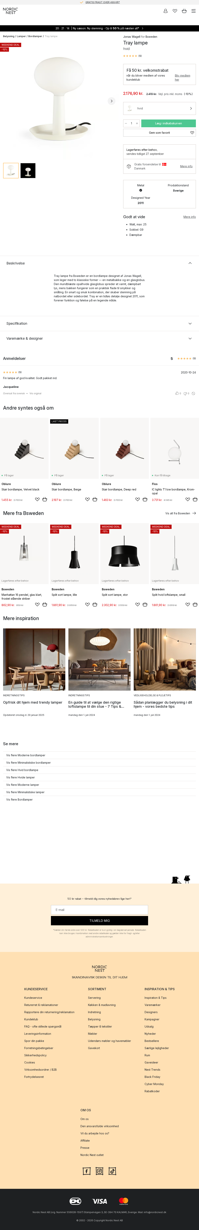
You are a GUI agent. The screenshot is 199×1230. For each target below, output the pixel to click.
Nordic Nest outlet (92, 1155)
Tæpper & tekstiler (100, 1026)
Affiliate (85, 1140)
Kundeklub (31, 1019)
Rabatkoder (152, 1091)
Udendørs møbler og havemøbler (109, 1040)
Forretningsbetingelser (38, 1048)
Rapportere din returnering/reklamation (49, 1012)
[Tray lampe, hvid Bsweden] (59, 100)
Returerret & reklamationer (41, 1005)
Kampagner (152, 1019)
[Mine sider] (165, 11)
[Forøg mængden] (137, 123)
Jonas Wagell (131, 36)
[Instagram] (99, 1170)
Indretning (94, 1012)
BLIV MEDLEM (91, 2)
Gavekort (94, 1048)
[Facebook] (86, 1170)
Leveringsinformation (37, 1033)
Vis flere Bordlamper (19, 799)
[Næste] (111, 101)
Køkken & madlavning (102, 1005)
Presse (84, 1147)
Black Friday (152, 1076)
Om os (84, 1119)
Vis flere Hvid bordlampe (22, 770)
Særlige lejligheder (157, 1048)
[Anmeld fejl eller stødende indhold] (193, 393)
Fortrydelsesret (34, 1076)
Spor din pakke (34, 1040)
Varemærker (153, 1005)
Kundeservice (33, 997)
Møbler (92, 1033)
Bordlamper (35, 36)
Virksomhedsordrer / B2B (40, 1069)
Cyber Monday (154, 1084)
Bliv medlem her (182, 77)
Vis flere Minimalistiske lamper (25, 792)
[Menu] (193, 11)
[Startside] (10, 11)
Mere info (186, 166)
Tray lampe (51, 36)
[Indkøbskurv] (184, 11)
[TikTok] (112, 1170)
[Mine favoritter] (175, 11)
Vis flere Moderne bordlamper (25, 755)
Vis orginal (35, 393)
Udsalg (149, 1026)
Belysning (8, 36)
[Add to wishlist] (37, 499)
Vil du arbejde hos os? (94, 1133)
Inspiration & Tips (156, 997)
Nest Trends (152, 1069)
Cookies (29, 1062)
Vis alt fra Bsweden (177, 513)
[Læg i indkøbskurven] (44, 499)
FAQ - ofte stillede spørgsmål (42, 1026)
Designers (151, 1012)
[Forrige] (7, 101)
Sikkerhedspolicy (35, 1055)
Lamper (21, 36)
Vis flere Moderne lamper (22, 784)
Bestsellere (152, 1040)
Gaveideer (151, 1062)
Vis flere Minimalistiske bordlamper (28, 762)
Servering (94, 997)
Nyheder (150, 1033)
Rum (147, 1055)
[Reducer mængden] (126, 123)
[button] (132, 56)
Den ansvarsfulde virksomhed (99, 1126)
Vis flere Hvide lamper (20, 777)
